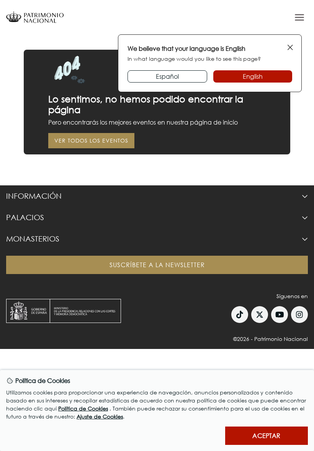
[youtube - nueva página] (279, 314)
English (253, 76)
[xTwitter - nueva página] (259, 314)
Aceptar (266, 436)
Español (167, 76)
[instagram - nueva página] (299, 314)
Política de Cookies (83, 408)
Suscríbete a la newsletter (157, 265)
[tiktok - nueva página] (239, 314)
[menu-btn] (299, 17)
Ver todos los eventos (91, 140)
